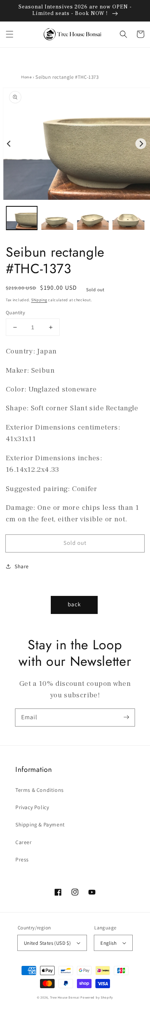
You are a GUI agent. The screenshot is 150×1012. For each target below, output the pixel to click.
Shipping (39, 299)
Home (26, 77)
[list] (75, 144)
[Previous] (9, 143)
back (74, 604)
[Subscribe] (126, 717)
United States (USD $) (47, 943)
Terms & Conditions (39, 789)
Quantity (15, 312)
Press (22, 859)
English (108, 943)
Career (23, 842)
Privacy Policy (32, 807)
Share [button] (22, 566)
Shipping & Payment (40, 824)
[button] (9, 34)
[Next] (140, 143)
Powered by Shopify (96, 997)
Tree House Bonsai (65, 997)
